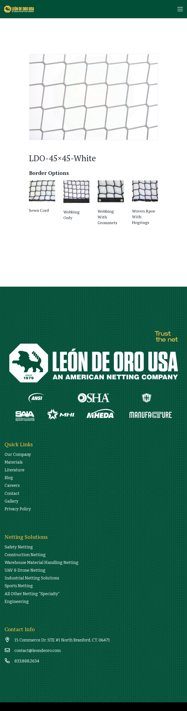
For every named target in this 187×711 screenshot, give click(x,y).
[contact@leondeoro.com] (9, 650)
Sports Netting (19, 585)
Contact (12, 493)
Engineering (17, 601)
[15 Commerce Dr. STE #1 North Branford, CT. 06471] (9, 640)
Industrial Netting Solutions (32, 578)
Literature (14, 469)
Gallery (11, 501)
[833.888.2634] (9, 661)
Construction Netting (25, 554)
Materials (14, 462)
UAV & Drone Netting (25, 570)
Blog (9, 477)
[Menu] (180, 9)
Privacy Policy (18, 508)
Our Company (18, 454)
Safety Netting (19, 547)
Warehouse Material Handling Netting (41, 562)
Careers (12, 485)
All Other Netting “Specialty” (32, 593)
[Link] (23, 9)
